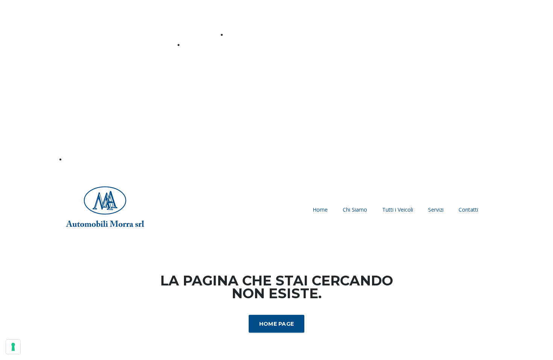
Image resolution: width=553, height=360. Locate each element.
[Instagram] (477, 91)
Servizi (436, 209)
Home (320, 209)
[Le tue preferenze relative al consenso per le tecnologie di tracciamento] (13, 347)
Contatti (468, 209)
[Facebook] (457, 91)
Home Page (276, 323)
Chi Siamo (355, 209)
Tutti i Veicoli (397, 209)
